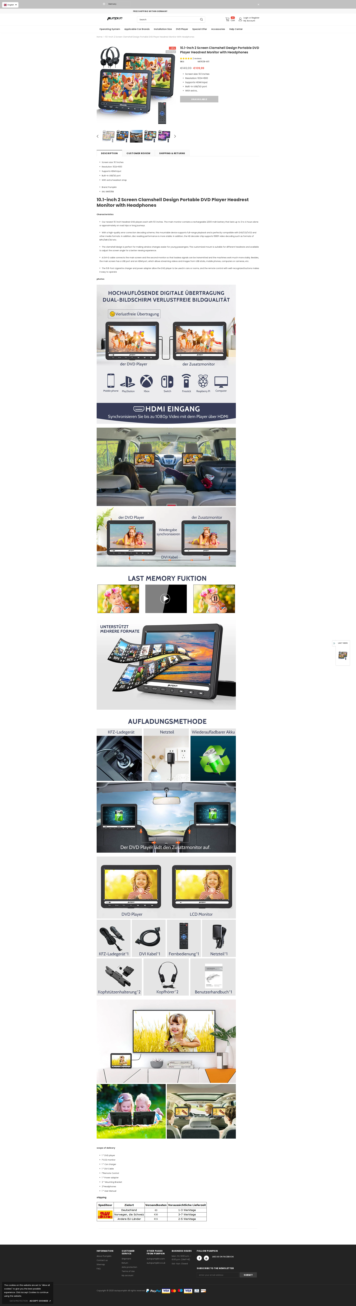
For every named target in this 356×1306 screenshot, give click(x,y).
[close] (258, 4)
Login (246, 17)
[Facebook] (199, 1258)
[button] (186, 58)
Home (99, 36)
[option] (136, 86)
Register (255, 17)
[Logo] (115, 18)
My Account (249, 20)
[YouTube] (206, 1258)
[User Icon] (240, 19)
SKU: (182, 61)
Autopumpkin (120, 1290)
